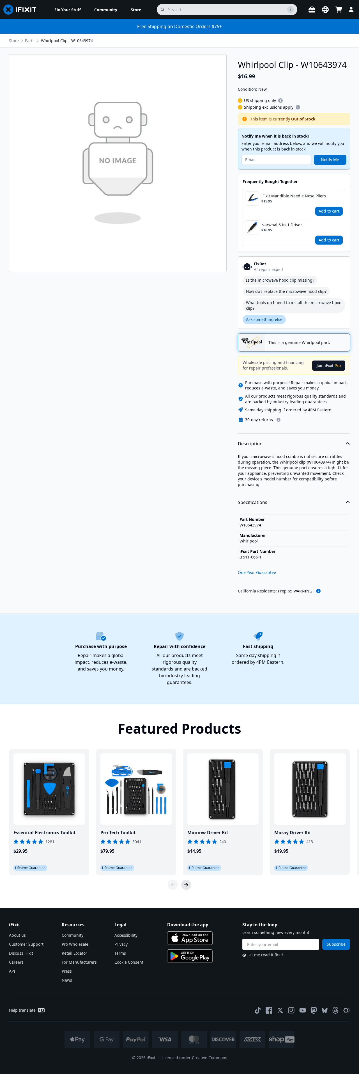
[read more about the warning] (318, 591)
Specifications (252, 502)
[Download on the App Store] (190, 938)
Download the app (187, 925)
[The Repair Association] (346, 1010)
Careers (16, 962)
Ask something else (264, 319)
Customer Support (26, 944)
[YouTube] (302, 1010)
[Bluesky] (325, 1010)
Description (250, 444)
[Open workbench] (311, 9)
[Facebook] (269, 1010)
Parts (29, 40)
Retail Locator (74, 953)
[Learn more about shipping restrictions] (280, 100)
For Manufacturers (79, 962)
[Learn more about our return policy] (278, 419)
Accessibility (125, 935)
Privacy (121, 944)
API (12, 971)
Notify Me (330, 159)
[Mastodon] (313, 1010)
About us (17, 935)
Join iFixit (329, 365)
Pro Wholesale (75, 944)
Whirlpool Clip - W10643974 (67, 40)
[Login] (351, 9)
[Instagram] (291, 1010)
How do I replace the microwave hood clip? (286, 291)
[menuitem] (68, 9)
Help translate (22, 1010)
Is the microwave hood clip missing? (280, 280)
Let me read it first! (265, 954)
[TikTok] (257, 1010)
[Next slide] (186, 885)
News (67, 980)
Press (67, 971)
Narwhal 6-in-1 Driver (281, 224)
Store (14, 40)
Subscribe (336, 944)
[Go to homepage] (22, 9)
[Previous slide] (173, 885)
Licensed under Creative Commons (194, 1057)
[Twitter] (280, 1010)
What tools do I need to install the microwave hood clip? (294, 305)
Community (72, 935)
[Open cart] (338, 9)
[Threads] (335, 1010)
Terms (120, 953)
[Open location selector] (325, 9)
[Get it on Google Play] (190, 956)
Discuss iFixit (21, 953)
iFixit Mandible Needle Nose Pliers (293, 196)
